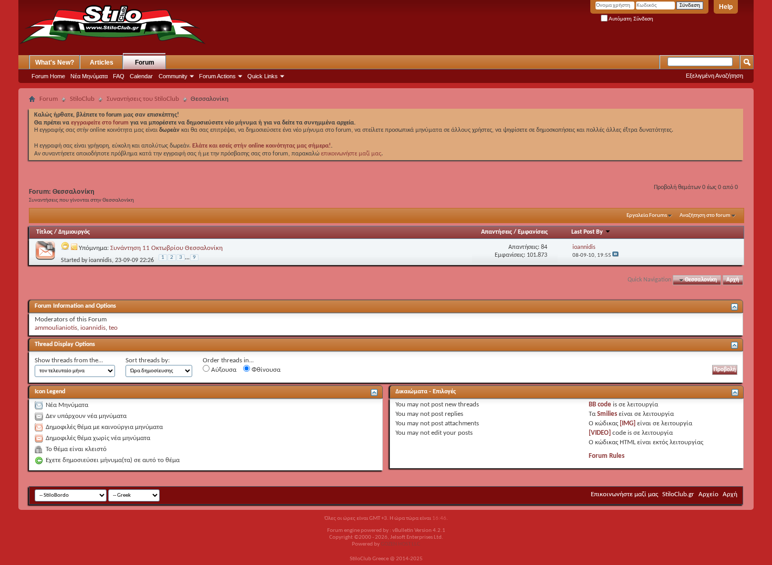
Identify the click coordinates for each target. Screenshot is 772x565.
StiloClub (82, 99)
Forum (144, 62)
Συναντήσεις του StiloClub (143, 99)
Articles (101, 62)
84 (544, 247)
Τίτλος (44, 232)
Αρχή (732, 280)
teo (113, 328)
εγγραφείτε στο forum (100, 123)
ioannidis (100, 260)
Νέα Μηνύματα (89, 76)
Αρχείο (708, 494)
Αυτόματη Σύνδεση (630, 19)
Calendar (141, 76)
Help (726, 7)
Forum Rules (606, 456)
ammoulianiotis (56, 328)
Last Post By (587, 232)
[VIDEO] (600, 433)
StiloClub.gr (678, 494)
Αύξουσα (223, 370)
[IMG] (627, 423)
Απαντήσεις (496, 232)
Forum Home (48, 76)
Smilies (607, 414)
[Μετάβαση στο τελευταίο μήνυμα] (615, 255)
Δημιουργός (74, 232)
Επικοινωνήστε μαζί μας (624, 494)
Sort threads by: (148, 360)
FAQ (118, 76)
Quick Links (262, 76)
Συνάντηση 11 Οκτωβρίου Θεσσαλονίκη (166, 248)
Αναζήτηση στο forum (705, 215)
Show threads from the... (69, 360)
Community (173, 76)
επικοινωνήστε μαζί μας (351, 154)
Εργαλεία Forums (647, 215)
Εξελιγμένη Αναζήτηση (714, 75)
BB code (600, 404)
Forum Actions (217, 76)
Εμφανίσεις (533, 232)
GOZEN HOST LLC (400, 544)
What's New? (54, 62)
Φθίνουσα (265, 370)
